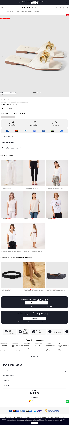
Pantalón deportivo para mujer (63, 351)
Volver (7, 12)
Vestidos (59, 343)
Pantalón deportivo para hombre (17, 346)
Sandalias (36, 11)
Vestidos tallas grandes (50, 345)
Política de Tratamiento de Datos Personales (12, 420)
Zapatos (17, 11)
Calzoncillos (48, 343)
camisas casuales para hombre (17, 350)
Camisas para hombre (15, 348)
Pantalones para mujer (4, 343)
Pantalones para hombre (39, 348)
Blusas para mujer (15, 343)
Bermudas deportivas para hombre (63, 346)
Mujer (11, 11)
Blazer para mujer (38, 345)
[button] (60, 7)
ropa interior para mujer (27, 350)
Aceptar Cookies (34, 422)
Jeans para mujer (26, 348)
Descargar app (36, 303)
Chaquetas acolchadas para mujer (51, 348)
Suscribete (34, 319)
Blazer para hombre (3, 350)
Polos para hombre (26, 343)
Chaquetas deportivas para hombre (51, 351)
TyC (50, 321)
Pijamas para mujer (3, 345)
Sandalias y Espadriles (26, 11)
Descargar (34, 3)
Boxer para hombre (38, 343)
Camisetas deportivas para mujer (63, 348)
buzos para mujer (38, 350)
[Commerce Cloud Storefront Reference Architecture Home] (28, 7)
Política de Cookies (63, 419)
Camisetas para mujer (4, 348)
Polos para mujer (26, 345)
